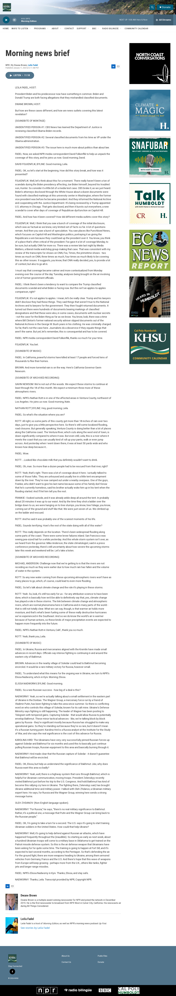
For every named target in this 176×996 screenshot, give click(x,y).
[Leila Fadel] (12, 925)
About (55, 28)
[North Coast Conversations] (149, 63)
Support (81, 28)
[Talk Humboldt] (149, 203)
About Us (66, 956)
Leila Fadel (33, 65)
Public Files (102, 956)
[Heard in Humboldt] (149, 296)
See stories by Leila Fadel (35, 927)
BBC (94, 28)
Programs (40, 28)
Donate (166, 7)
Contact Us (66, 962)
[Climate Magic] (149, 110)
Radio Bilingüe (110, 28)
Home (6, 28)
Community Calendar (136, 28)
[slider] (18, 19)
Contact (69, 28)
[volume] (14, 20)
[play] (6, 20)
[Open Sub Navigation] (30, 28)
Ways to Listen (20, 28)
